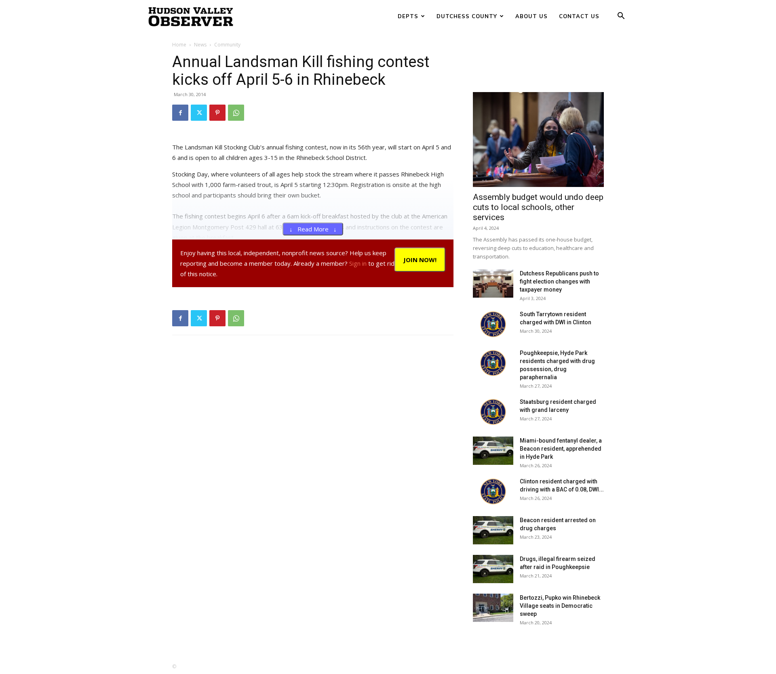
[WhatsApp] (236, 113)
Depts (408, 16)
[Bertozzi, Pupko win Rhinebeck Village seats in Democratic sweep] (493, 608)
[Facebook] (180, 113)
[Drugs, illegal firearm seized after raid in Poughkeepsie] (493, 569)
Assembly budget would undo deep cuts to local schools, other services (538, 207)
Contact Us (579, 16)
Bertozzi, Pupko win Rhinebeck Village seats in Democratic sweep (560, 605)
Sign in (358, 263)
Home (179, 44)
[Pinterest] (217, 113)
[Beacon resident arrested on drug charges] (493, 530)
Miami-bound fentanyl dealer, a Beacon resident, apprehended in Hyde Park (561, 448)
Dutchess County (466, 16)
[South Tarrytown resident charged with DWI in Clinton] (493, 324)
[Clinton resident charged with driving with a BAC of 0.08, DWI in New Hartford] (493, 491)
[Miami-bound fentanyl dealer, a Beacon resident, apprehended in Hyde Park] (493, 451)
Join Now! (419, 260)
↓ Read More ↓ (313, 229)
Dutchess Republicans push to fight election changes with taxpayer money (559, 281)
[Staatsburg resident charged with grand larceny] (493, 412)
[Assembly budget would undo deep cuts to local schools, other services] (538, 139)
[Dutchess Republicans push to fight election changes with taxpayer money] (493, 283)
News (200, 44)
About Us (531, 16)
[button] (620, 17)
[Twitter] (199, 113)
